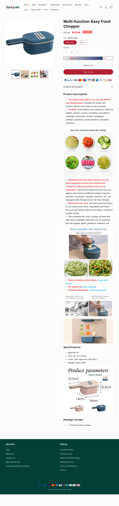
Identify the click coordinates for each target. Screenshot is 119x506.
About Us (10, 454)
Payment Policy (66, 450)
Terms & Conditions (68, 466)
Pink (82, 42)
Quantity (66, 47)
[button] (43, 4)
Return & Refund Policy (70, 458)
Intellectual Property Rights (18, 466)
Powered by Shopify (65, 489)
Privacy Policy (66, 454)
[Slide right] (51, 74)
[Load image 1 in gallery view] (16, 74)
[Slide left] (8, 74)
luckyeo (55, 489)
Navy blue (70, 42)
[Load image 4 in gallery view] (44, 74)
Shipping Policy (67, 462)
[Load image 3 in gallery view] (34, 74)
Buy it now (88, 72)
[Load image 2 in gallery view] (25, 74)
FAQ (7, 450)
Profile (63, 470)
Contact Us (10, 458)
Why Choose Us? (13, 462)
